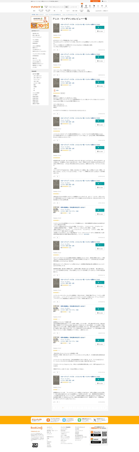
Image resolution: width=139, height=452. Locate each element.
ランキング (49, 433)
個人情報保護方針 (79, 435)
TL (61, 10)
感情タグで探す (36, 103)
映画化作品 (35, 43)
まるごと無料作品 (36, 46)
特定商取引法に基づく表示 (81, 437)
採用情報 (77, 432)
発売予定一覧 (35, 33)
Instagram (49, 441)
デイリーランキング (37, 37)
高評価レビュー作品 (37, 65)
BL (54, 10)
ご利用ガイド (105, 10)
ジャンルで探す (36, 92)
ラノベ (68, 10)
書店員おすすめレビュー (38, 63)
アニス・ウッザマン (65, 26)
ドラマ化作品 (35, 41)
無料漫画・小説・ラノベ (52, 430)
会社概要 (77, 429)
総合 (34, 10)
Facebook (49, 446)
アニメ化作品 (35, 39)
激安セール (35, 47)
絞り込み (46, 7)
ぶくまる (35, 67)
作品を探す (63, 430)
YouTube (49, 445)
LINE (48, 438)
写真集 (35, 86)
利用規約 (77, 433)
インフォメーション (65, 438)
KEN (57, 90)
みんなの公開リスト (37, 61)
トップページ (50, 429)
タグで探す (35, 94)
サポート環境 (64, 435)
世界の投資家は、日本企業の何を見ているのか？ (73, 207)
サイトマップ (78, 440)
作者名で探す (35, 98)
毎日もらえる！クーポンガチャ (39, 51)
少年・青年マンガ (41, 10)
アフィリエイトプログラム (66, 443)
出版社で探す (35, 101)
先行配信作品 (35, 55)
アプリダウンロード (65, 432)
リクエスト (63, 441)
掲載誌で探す (35, 100)
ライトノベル (36, 79)
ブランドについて (79, 430)
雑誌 (35, 84)
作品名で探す (35, 96)
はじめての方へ (99, 10)
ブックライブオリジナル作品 (39, 53)
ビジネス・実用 (37, 83)
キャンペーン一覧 (36, 60)
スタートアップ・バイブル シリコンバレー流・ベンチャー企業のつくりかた (80, 24)
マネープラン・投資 (73, 211)
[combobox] (56, 7)
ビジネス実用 (81, 10)
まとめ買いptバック (37, 49)
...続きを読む (86, 234)
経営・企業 (71, 28)
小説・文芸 (74, 10)
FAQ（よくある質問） (65, 437)
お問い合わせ (64, 440)
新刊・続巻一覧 (36, 35)
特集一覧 (35, 58)
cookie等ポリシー (79, 438)
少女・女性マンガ (47, 10)
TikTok (48, 443)
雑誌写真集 (88, 10)
